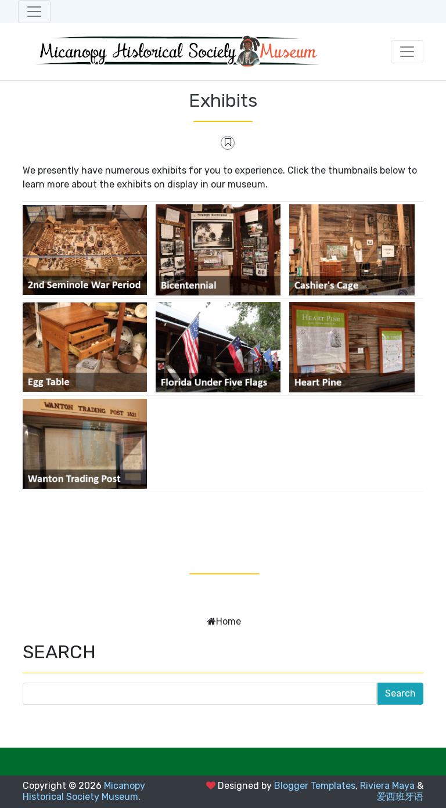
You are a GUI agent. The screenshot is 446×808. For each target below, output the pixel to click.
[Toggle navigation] (34, 11)
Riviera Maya (387, 785)
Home (228, 621)
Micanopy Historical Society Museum (84, 791)
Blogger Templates (314, 785)
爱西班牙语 (400, 796)
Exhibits (223, 100)
